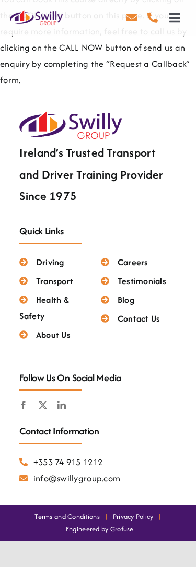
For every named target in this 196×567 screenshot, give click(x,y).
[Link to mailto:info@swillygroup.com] (131, 18)
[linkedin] (61, 405)
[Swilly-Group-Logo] (37, 13)
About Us (53, 334)
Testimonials (142, 281)
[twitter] (43, 405)
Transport (54, 281)
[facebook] (23, 405)
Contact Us (139, 318)
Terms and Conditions (66, 517)
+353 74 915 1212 (67, 462)
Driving (50, 262)
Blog (126, 299)
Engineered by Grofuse (100, 529)
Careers (133, 262)
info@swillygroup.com (76, 478)
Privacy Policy (133, 517)
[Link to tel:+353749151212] (152, 18)
